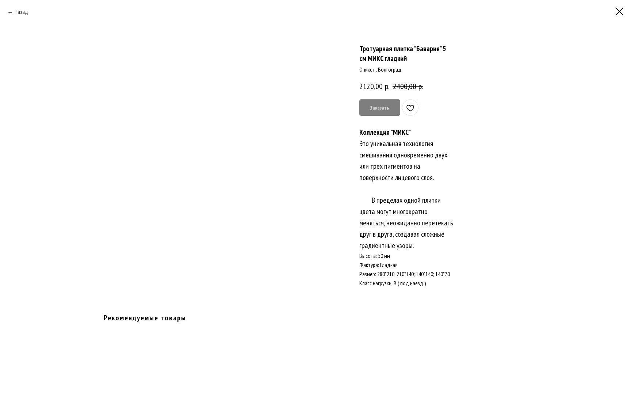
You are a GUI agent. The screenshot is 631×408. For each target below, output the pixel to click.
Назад (21, 11)
